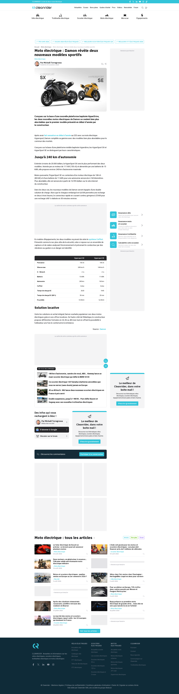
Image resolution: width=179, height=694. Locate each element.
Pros (113, 8)
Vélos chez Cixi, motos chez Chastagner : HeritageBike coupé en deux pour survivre (126, 575)
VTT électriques (76, 660)
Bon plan (134, 537)
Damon (103, 329)
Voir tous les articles (88, 631)
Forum (136, 8)
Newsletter (128, 8)
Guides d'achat (105, 8)
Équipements (142, 18)
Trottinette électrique (60, 18)
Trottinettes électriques (138, 665)
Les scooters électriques (99, 656)
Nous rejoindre (135, 655)
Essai (142, 537)
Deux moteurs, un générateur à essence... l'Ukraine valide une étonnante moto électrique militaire (70, 561)
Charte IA (115, 685)
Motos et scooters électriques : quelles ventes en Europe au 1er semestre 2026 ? (70, 575)
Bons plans (94, 8)
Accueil (36, 47)
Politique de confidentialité (75, 685)
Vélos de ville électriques (79, 664)
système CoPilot (96, 239)
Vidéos (119, 8)
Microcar (125, 18)
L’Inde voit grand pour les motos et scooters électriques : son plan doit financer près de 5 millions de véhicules (126, 547)
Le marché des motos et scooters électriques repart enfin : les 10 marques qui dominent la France (69, 618)
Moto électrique (106, 18)
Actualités (78, 8)
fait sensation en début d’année (57, 135)
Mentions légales (57, 685)
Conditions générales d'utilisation (98, 685)
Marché (56, 579)
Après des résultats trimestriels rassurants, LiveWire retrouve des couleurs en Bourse (67, 604)
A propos (133, 647)
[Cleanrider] (41, 8)
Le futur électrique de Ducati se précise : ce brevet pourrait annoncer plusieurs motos (68, 547)
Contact (133, 651)
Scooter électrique (84, 18)
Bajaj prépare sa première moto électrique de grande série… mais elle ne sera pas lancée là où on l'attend (126, 604)
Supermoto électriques (118, 674)
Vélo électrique (37, 18)
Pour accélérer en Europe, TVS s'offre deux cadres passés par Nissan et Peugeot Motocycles (125, 589)
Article (126, 537)
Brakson (109, 688)
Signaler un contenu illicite (129, 685)
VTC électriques (76, 667)
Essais (85, 8)
